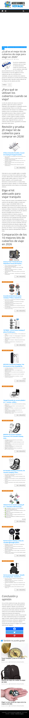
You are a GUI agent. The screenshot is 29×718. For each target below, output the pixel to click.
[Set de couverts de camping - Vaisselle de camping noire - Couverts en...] (14, 568)
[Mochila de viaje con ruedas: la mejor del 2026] (11, 666)
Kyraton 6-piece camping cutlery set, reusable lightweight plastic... (13, 541)
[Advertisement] (14, 29)
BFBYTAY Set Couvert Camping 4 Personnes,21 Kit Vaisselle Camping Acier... (13, 436)
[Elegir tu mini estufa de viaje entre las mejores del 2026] (14, 688)
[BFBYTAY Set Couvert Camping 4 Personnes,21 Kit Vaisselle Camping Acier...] (14, 428)
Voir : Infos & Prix (21, 167)
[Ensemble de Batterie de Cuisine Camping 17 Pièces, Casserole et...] (14, 289)
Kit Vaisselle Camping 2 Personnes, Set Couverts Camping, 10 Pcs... (14, 471)
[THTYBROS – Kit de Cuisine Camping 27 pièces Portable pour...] (14, 323)
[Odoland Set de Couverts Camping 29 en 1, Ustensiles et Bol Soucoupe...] (14, 498)
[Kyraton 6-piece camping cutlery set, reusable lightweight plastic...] (14, 534)
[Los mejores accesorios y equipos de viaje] (2, 10)
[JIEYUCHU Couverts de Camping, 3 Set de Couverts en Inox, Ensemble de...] (14, 358)
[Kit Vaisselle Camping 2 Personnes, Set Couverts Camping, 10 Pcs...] (14, 464)
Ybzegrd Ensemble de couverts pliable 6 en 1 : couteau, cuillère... (14, 401)
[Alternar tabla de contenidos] (8, 85)
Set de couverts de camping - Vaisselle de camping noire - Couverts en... (13, 576)
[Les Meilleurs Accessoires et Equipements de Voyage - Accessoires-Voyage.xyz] (14, 1)
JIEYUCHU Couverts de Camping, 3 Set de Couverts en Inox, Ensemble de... (13, 365)
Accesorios (5, 47)
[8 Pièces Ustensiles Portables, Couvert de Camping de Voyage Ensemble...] (14, 146)
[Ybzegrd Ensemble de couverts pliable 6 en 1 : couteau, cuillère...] (14, 393)
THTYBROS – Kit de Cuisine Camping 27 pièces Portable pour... (14, 331)
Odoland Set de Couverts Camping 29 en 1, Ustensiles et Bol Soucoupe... (13, 505)
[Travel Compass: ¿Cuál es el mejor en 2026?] (14, 644)
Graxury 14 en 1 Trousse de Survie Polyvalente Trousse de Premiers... (13, 262)
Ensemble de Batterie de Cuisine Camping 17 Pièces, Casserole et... (12, 297)
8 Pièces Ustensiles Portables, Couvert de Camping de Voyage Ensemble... (13, 153)
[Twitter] (14, 632)
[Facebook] (14, 628)
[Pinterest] (14, 635)
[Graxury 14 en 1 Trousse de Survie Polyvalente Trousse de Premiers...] (14, 255)
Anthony (17, 59)
